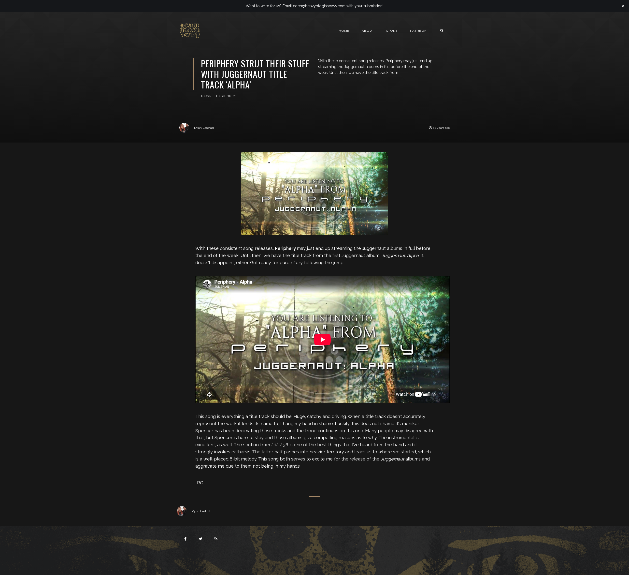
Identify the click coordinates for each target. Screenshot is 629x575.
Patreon (418, 30)
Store (392, 30)
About (368, 30)
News (206, 96)
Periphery (226, 96)
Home (344, 30)
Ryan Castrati (204, 127)
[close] (623, 6)
